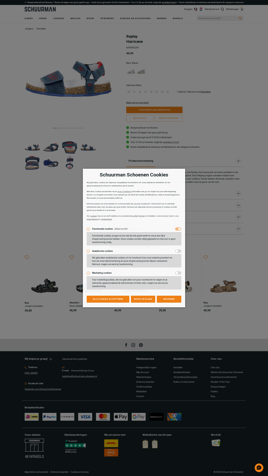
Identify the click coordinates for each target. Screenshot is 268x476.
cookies (93, 216)
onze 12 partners (124, 192)
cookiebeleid (106, 219)
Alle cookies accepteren (108, 299)
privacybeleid (92, 219)
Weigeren (169, 299)
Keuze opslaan (143, 299)
